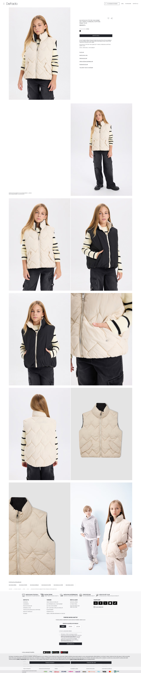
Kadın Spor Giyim (90, 668)
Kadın (62, 626)
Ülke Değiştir (99, 607)
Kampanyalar (50, 611)
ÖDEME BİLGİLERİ (83, 64)
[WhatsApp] (96, 603)
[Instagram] (110, 603)
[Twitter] (105, 603)
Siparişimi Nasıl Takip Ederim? (55, 604)
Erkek (70, 626)
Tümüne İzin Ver (91, 662)
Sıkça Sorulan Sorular (52, 602)
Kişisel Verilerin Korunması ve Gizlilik (56, 613)
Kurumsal (25, 602)
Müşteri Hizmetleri (74, 605)
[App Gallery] (64, 652)
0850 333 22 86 (73, 607)
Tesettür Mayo (27, 668)
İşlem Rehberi (50, 609)
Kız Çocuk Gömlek (34, 584)
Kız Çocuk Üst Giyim (46, 584)
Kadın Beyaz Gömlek (107, 668)
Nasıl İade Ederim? (52, 605)
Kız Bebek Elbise (74, 668)
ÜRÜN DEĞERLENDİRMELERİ (86, 61)
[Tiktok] (115, 603)
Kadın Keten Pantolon (44, 668)
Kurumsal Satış (27, 607)
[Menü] (4, 4)
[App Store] (47, 652)
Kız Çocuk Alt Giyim (58, 584)
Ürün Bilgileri (83, 58)
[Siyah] (80, 31)
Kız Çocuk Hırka (12, 584)
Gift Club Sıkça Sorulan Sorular (55, 607)
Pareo (56, 668)
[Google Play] (55, 652)
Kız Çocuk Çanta (70, 584)
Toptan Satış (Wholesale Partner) (31, 609)
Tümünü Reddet (49, 662)
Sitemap (25, 613)
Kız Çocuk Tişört (23, 584)
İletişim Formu (73, 604)
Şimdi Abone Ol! (70, 643)
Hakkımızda (26, 604)
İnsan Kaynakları (27, 605)
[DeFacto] (11, 4)
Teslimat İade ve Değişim (86, 67)
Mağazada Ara (83, 55)
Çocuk (78, 626)
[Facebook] (100, 603)
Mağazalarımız (74, 602)
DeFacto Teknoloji (27, 611)
